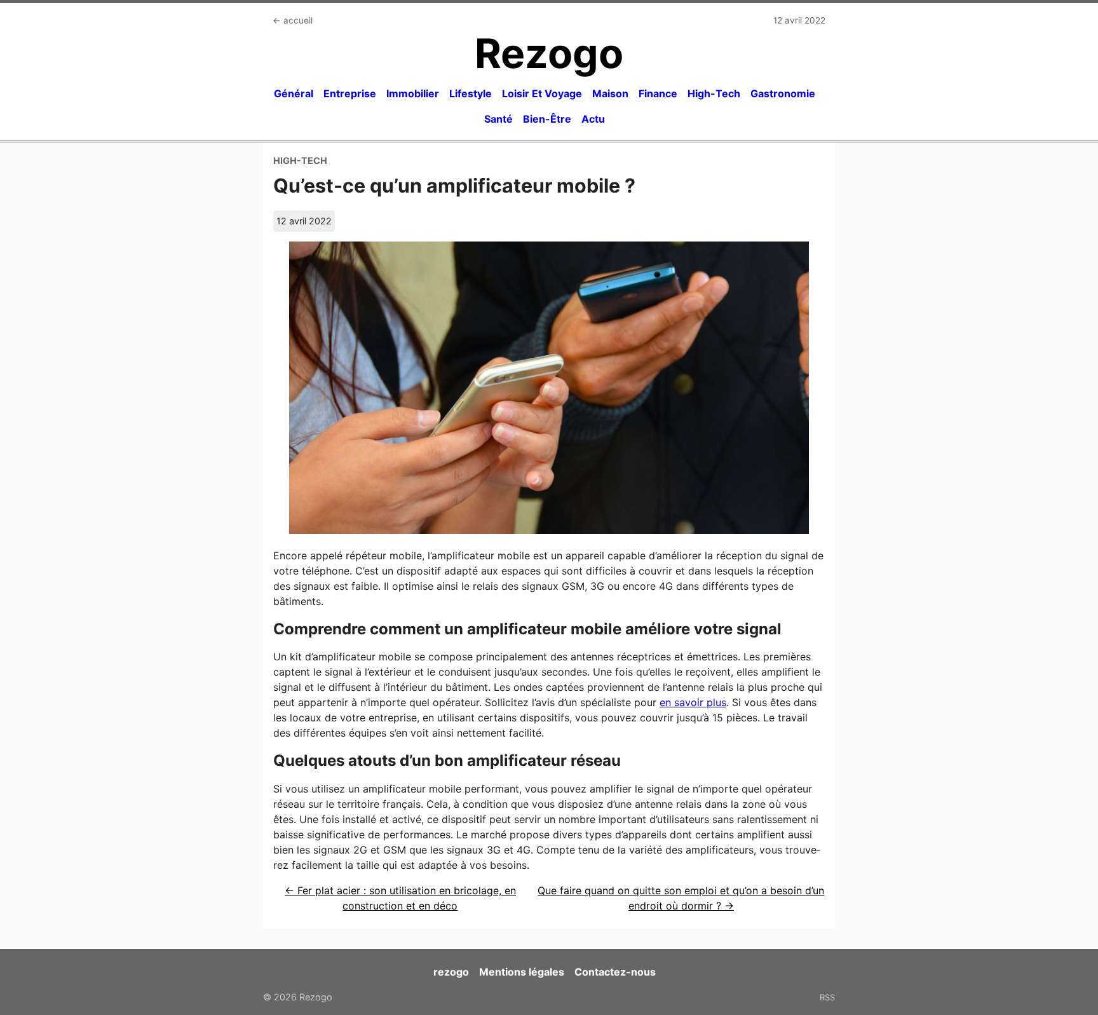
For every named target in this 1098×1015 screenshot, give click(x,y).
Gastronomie (782, 93)
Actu (593, 118)
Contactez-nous (615, 971)
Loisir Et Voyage (542, 93)
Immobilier (412, 93)
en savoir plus (693, 702)
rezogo (451, 971)
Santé (498, 118)
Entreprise (349, 93)
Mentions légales (521, 971)
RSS (827, 997)
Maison (610, 93)
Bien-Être (547, 118)
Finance (658, 93)
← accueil (293, 20)
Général (293, 93)
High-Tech (714, 93)
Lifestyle (470, 93)
